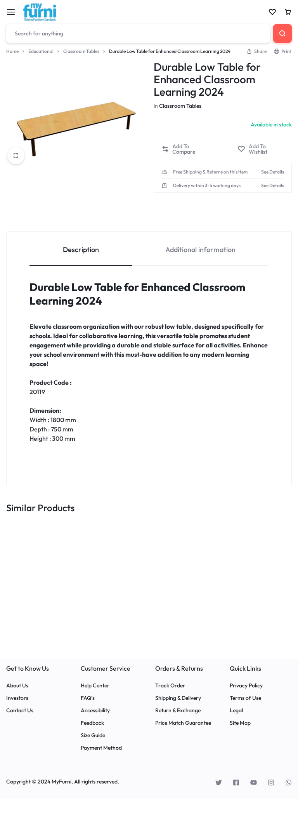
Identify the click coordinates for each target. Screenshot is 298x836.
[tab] (80, 249)
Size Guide (93, 735)
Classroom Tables (81, 51)
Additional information (200, 249)
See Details (272, 172)
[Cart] (288, 12)
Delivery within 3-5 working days (207, 185)
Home (12, 51)
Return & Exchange (178, 710)
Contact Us (19, 710)
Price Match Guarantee (183, 723)
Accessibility (95, 710)
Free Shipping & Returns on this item (210, 172)
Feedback (92, 723)
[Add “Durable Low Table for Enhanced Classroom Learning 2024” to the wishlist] (260, 149)
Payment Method (101, 748)
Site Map (240, 723)
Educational (41, 51)
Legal (236, 710)
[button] (186, 149)
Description (81, 249)
